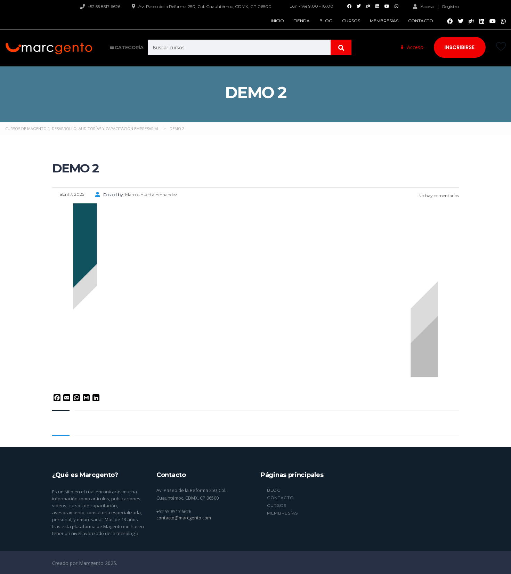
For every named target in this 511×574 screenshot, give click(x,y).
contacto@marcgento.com (183, 518)
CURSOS (351, 20)
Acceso (427, 6)
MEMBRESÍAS (384, 20)
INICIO (277, 20)
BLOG (325, 20)
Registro (450, 7)
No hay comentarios (438, 195)
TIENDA (302, 20)
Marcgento (92, 563)
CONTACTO (420, 20)
